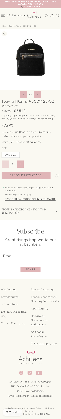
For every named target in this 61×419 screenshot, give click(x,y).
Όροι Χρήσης (39, 308)
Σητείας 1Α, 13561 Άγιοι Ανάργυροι (30, 381)
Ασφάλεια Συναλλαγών (39, 334)
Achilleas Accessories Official (28, 408)
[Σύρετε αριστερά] (23, 94)
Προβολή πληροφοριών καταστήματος (30, 199)
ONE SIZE (10, 155)
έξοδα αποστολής (45, 115)
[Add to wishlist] (56, 176)
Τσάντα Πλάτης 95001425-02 (22, 26)
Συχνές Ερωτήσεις (13, 323)
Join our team (10, 304)
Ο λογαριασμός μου (44, 343)
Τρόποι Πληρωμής (42, 289)
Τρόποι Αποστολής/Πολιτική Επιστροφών (45, 299)
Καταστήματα (10, 297)
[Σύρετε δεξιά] (37, 94)
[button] (3, 15)
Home (5, 26)
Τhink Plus (45, 414)
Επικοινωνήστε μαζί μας (14, 313)
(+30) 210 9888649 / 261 (33, 386)
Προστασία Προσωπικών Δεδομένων (39, 320)
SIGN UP (31, 269)
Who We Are (9, 289)
